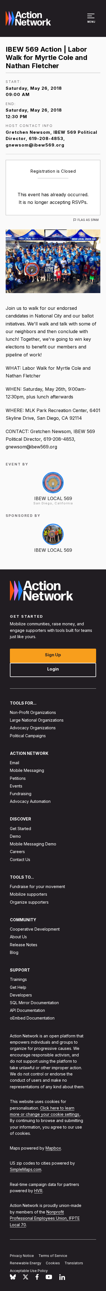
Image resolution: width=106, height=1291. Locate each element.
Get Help (18, 987)
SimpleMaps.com (25, 1169)
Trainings (18, 979)
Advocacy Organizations (33, 727)
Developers (21, 995)
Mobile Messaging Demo (33, 843)
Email (14, 762)
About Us (18, 936)
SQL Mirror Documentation (34, 1002)
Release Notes (23, 944)
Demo (15, 836)
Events (16, 786)
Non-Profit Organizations (33, 712)
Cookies (53, 1263)
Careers (17, 851)
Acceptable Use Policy (29, 1271)
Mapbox (53, 1148)
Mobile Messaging (27, 770)
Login (53, 668)
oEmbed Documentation (32, 1018)
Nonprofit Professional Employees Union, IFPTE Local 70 (45, 1218)
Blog (14, 952)
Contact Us (20, 859)
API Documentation (27, 1010)
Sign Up (53, 654)
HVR (38, 1190)
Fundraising (20, 793)
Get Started (20, 828)
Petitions (18, 778)
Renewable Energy (25, 1263)
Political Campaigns (28, 735)
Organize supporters (29, 901)
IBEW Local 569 (53, 498)
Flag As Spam (88, 220)
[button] (91, 21)
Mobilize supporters (28, 894)
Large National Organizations (37, 720)
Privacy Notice (22, 1255)
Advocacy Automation (30, 801)
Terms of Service (52, 1255)
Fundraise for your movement (37, 886)
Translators (73, 1263)
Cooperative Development (35, 929)
